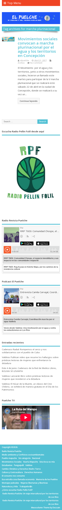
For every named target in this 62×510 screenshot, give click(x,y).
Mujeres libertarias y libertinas (34, 483)
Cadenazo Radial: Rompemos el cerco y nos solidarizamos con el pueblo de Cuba (24, 351)
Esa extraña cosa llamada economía (18, 479)
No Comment (36, 63)
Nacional (36, 458)
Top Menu (14, 3)
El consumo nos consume (13, 475)
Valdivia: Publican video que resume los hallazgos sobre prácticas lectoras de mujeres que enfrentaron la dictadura (30, 360)
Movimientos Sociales (12, 461)
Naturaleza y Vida (10, 486)
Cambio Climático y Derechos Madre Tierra (21, 469)
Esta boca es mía (47, 461)
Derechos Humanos (33, 472)
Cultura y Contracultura (12, 472)
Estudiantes (7, 465)
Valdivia (28, 465)
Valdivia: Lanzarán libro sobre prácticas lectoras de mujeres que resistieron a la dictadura (27, 377)
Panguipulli (19, 465)
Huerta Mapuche (30, 461)
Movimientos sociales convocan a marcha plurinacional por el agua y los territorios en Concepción (38, 47)
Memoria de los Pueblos (47, 479)
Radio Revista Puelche (11, 451)
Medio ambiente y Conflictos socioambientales (23, 454)
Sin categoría (24, 458)
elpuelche (24, 60)
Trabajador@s (25, 486)
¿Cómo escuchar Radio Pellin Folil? (17, 490)
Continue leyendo (29, 101)
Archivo (21, 63)
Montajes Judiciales (10, 483)
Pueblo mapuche (9, 458)
